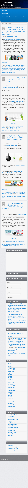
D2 (2, 68)
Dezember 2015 (11, 385)
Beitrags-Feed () (12, 447)
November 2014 (11, 406)
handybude (4, 128)
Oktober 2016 (11, 371)
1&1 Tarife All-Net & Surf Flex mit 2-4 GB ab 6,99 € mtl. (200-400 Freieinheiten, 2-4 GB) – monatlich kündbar (17, 310)
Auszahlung (22, 242)
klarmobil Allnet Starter (19, 69)
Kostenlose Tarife (12, 418)
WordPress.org (11, 450)
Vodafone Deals (8, 193)
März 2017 (10, 363)
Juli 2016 (10, 374)
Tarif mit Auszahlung (20, 241)
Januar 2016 (10, 384)
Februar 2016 (11, 382)
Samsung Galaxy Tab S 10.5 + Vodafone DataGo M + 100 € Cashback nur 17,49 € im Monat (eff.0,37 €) (17, 340)
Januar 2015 (10, 403)
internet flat (6, 69)
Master (15, 210)
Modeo (7, 130)
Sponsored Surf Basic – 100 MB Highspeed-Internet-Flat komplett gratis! (17, 349)
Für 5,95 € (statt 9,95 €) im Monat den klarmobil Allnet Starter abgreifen (15, 137)
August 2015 (11, 392)
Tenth (16, 36)
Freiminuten (10, 68)
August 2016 (11, 373)
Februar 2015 (11, 401)
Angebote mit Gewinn (13, 414)
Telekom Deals (18, 126)
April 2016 (10, 379)
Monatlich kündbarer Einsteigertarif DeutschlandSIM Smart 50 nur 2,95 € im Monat (17, 318)
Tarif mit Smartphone (10, 65)
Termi (14, 140)
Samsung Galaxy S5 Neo (16, 70)
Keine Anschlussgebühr (12, 128)
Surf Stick (6, 245)
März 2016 (10, 381)
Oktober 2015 (11, 389)
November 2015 (11, 387)
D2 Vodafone (5, 195)
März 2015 (10, 400)
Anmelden (10, 445)
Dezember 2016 (11, 368)
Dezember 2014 (11, 404)
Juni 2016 (10, 376)
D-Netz (22, 66)
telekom (11, 130)
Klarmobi (11, 69)
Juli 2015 (10, 393)
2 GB (16, 127)
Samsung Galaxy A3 (6, 70)
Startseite (5, 10)
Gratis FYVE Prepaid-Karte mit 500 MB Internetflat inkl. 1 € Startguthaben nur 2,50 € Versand (17, 322)
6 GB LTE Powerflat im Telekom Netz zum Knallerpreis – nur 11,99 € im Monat (13, 205)
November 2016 (11, 369)
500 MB (10, 66)
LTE (3, 245)
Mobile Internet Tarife (10, 192)
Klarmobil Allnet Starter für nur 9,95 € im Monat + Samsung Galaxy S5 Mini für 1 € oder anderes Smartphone (13, 31)
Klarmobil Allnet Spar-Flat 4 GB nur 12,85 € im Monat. (16, 79)
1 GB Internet (12, 127)
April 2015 (10, 398)
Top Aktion (5, 14)
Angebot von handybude (20, 165)
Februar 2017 (11, 365)
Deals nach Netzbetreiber (9, 17)
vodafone (19, 196)
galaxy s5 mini (17, 68)
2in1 (9, 332)
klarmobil (4, 196)
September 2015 (11, 390)
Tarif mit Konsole (12, 425)
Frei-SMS (6, 68)
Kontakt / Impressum (8, 20)
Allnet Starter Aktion (16, 66)
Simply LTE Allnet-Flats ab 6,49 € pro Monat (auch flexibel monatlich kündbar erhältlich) (17, 305)
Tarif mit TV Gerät (12, 432)
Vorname (9, 282)
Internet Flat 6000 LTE (20, 244)
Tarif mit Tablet (11, 430)
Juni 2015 (10, 395)
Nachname (9, 287)
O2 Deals (10, 421)
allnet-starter (19, 193)
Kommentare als (13, 448)
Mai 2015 (10, 396)
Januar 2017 (10, 366)
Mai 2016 (10, 377)
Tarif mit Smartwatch (12, 429)
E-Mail (8, 292)
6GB (18, 242)
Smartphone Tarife (10, 126)
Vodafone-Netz (5, 72)
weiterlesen (5, 62)
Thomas (10, 342)
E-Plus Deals (11, 416)
